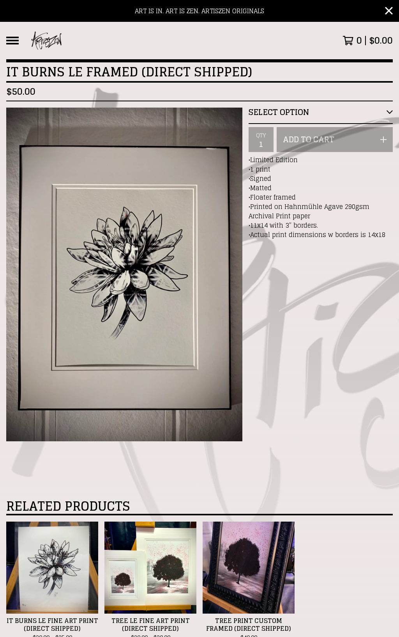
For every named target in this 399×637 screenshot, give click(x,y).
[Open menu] (12, 40)
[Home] (46, 40)
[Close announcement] (389, 11)
